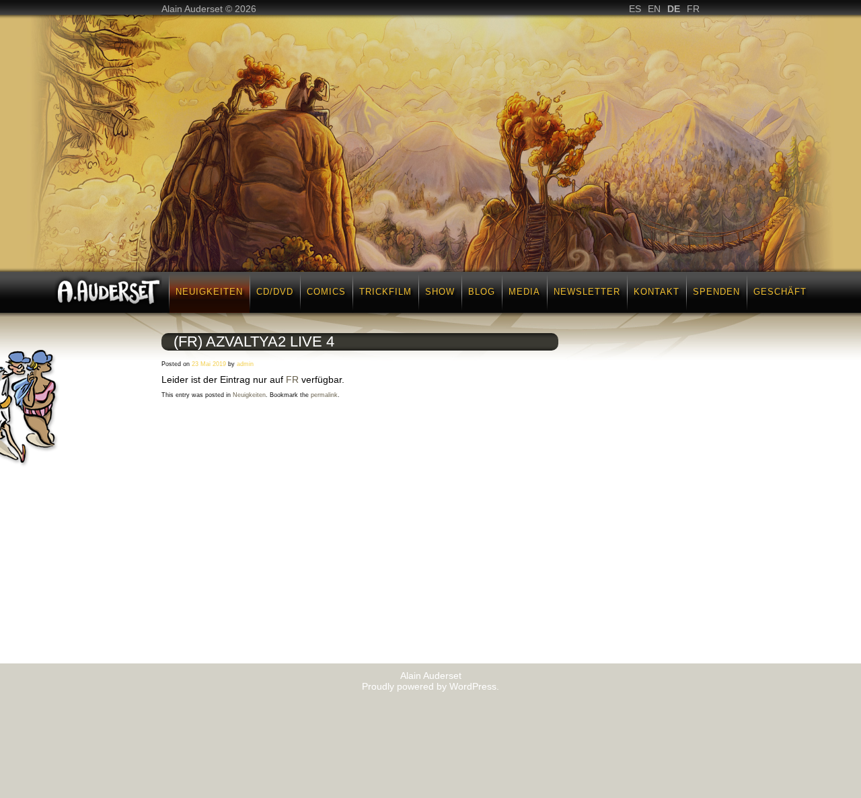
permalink (324, 395)
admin (245, 364)
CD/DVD (274, 292)
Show (440, 292)
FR (292, 379)
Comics (326, 292)
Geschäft (780, 292)
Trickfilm (385, 292)
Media (524, 292)
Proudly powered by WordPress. (430, 686)
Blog (481, 292)
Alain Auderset (430, 675)
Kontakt (656, 292)
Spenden (716, 292)
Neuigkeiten (209, 292)
